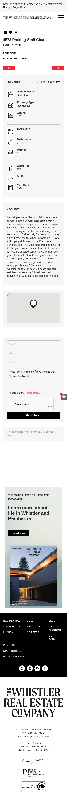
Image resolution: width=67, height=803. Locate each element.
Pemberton (11, 645)
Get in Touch (33, 415)
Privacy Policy (14, 656)
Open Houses (12, 650)
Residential (11, 620)
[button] (33, 304)
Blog (52, 620)
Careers (33, 632)
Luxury (8, 632)
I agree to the (25, 393)
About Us (33, 626)
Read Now (19, 533)
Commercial (12, 626)
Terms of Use (32, 393)
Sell (30, 620)
